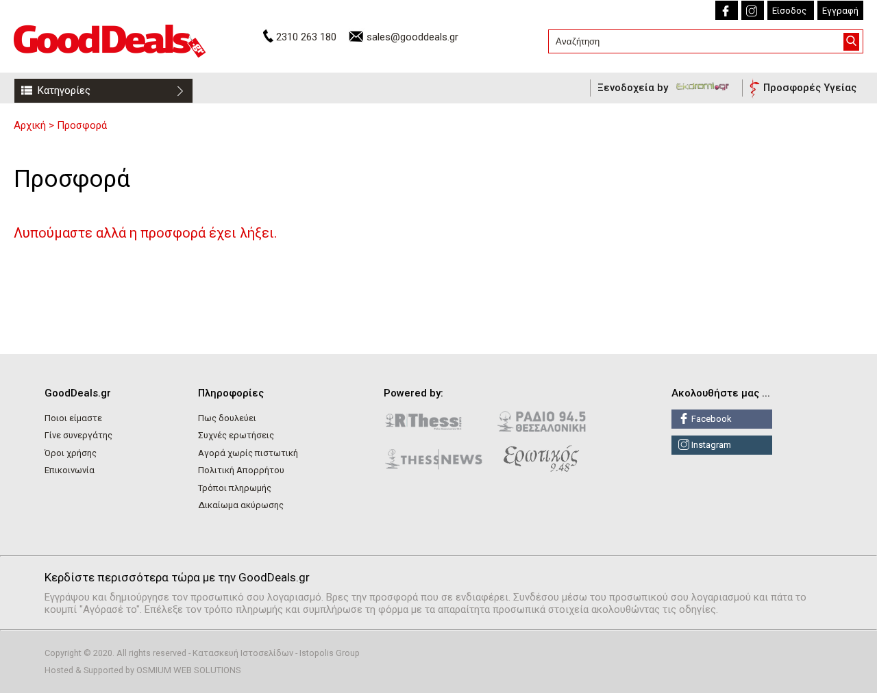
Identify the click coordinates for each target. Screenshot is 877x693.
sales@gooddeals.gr (412, 37)
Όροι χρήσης (71, 453)
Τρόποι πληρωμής (234, 488)
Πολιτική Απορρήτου (241, 470)
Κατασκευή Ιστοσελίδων (243, 653)
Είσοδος (789, 10)
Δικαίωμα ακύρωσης (241, 505)
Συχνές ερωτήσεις (236, 435)
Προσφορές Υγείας (809, 87)
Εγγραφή (840, 10)
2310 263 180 (306, 37)
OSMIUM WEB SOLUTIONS (188, 670)
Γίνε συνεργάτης (78, 435)
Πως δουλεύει (227, 418)
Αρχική (30, 125)
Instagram (710, 445)
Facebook (710, 419)
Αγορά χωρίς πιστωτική (248, 453)
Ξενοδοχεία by (634, 87)
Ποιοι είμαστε (73, 418)
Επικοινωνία (70, 470)
